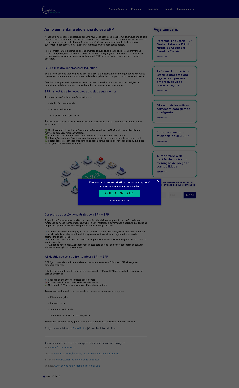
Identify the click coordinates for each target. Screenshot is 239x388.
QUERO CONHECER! (119, 193)
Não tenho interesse (119, 200)
